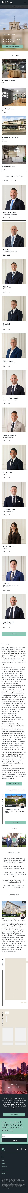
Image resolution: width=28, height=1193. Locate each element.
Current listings (8, 789)
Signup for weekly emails (13, 46)
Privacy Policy (13, 1179)
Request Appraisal (14, 783)
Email (5, 84)
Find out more (14, 1114)
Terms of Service (12, 1181)
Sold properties (22, 789)
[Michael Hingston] (22, 916)
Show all (14, 634)
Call (2, 84)
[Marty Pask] (22, 805)
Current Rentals (15, 789)
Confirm (14, 1140)
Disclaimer (18, 1179)
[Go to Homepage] (7, 2)
